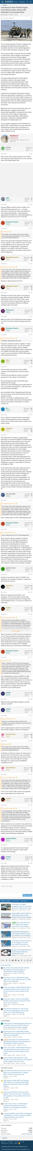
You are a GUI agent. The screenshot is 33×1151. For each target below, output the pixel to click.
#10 (31, 414)
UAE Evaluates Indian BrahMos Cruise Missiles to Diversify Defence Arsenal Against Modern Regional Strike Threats (17, 1059)
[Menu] (2, 2)
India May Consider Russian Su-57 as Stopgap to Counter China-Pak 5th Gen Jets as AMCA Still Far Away (22, 943)
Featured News (6, 965)
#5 (31, 263)
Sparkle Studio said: (7, 719)
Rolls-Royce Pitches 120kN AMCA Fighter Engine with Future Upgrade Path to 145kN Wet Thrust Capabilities (17, 979)
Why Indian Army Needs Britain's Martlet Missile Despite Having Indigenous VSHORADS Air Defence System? (16, 970)
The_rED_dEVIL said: (7, 532)
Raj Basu (4, 14)
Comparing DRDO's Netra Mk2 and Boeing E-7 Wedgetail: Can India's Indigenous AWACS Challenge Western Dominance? (17, 1115)
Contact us (11, 1142)
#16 (31, 614)
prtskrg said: (5, 231)
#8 (31, 334)
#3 (31, 204)
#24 (31, 863)
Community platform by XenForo (15, 1149)
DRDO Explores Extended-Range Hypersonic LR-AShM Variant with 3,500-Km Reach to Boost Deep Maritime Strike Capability (17, 1025)
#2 (31, 153)
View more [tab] (23, 901)
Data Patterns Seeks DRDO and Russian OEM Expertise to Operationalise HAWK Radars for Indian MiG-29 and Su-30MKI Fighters (16, 1083)
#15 (31, 592)
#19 (31, 715)
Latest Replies (5, 1021)
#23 (31, 845)
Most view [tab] (15, 901)
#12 (31, 500)
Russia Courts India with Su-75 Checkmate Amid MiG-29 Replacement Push (21, 952)
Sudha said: (5, 660)
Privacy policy (5, 1143)
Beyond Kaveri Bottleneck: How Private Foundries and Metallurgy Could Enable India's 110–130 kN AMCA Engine (16, 1010)
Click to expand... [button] (16, 631)
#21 (31, 774)
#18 (31, 699)
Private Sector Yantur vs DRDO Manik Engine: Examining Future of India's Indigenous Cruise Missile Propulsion (15, 1105)
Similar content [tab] (6, 901)
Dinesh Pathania (27, 1134)
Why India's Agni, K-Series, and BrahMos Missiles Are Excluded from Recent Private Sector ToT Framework (16, 1001)
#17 (31, 657)
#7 (31, 316)
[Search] (31, 1)
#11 (31, 435)
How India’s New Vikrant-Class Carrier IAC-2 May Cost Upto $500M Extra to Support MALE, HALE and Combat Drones (17, 1072)
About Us (3, 1142)
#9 (31, 366)
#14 (31, 574)
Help (11, 1143)
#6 (31, 292)
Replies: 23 (11, 18)
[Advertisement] (16, 179)
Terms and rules (19, 1142)
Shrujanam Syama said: (8, 267)
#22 (31, 805)
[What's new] (27, 1)
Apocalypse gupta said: (8, 338)
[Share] (31, 18)
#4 (31, 228)
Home (15, 1143)
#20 (31, 740)
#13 (31, 529)
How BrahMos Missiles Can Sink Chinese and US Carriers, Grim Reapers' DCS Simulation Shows (21, 934)
